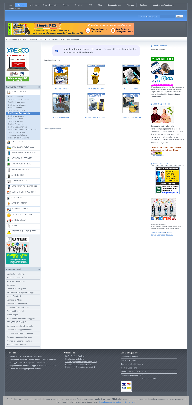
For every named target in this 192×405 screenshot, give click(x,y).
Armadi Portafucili (14, 296)
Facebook (154, 232)
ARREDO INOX (18, 175)
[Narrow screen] (141, 16)
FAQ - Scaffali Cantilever (75, 356)
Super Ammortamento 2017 (132, 375)
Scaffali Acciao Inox (15, 124)
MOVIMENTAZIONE (20, 209)
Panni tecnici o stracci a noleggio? (21, 319)
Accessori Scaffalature (16, 135)
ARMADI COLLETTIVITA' (22, 158)
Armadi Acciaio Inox (15, 278)
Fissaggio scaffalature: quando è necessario (27, 362)
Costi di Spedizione (129, 368)
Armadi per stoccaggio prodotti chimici (25, 369)
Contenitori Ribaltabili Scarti (18, 307)
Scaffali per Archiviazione (17, 99)
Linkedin (169, 232)
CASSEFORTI (17, 197)
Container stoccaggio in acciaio (19, 330)
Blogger (153, 235)
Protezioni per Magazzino (17, 138)
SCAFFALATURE (19, 92)
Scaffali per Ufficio (14, 119)
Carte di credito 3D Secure (132, 364)
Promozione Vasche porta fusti (19, 341)
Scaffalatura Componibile (18, 113)
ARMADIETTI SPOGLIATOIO (24, 153)
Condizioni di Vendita (129, 357)
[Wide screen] (144, 16)
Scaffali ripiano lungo (15, 102)
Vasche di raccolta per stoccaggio (20, 292)
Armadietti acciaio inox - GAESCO (79, 364)
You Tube (169, 235)
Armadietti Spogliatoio (15, 281)
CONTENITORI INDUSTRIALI (24, 192)
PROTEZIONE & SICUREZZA (24, 231)
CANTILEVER (17, 141)
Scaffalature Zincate (15, 110)
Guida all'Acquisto (128, 360)
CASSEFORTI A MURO (16, 322)
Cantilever (11, 285)
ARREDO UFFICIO (19, 203)
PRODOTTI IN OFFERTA (22, 214)
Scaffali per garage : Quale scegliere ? (81, 362)
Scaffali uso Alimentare (16, 127)
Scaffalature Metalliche (74, 359)
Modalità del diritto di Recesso (133, 371)
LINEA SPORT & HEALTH (22, 164)
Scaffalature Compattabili (17, 304)
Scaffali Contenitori (15, 116)
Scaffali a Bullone (14, 121)
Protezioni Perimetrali (15, 311)
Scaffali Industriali (14, 97)
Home (25, 40)
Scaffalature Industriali (16, 274)
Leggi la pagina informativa (110, 402)
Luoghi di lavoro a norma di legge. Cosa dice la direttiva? (32, 366)
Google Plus (161, 235)
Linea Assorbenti (72, 40)
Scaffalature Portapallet (16, 289)
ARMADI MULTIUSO (20, 169)
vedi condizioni (158, 156)
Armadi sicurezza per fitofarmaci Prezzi (25, 356)
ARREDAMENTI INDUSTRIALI (24, 186)
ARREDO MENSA (19, 220)
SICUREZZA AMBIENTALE (51, 40)
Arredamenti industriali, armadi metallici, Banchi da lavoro (32, 359)
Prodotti (33, 40)
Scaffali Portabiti (14, 108)
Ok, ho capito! (130, 402)
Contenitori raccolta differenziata (20, 326)
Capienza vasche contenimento (19, 337)
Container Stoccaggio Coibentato (20, 333)
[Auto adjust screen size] (147, 16)
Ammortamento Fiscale (16, 344)
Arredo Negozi (12, 315)
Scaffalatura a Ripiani (16, 105)
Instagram (161, 232)
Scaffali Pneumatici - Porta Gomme (21, 129)
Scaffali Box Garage (15, 132)
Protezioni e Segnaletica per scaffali (80, 367)
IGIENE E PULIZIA (19, 181)
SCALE (15, 226)
